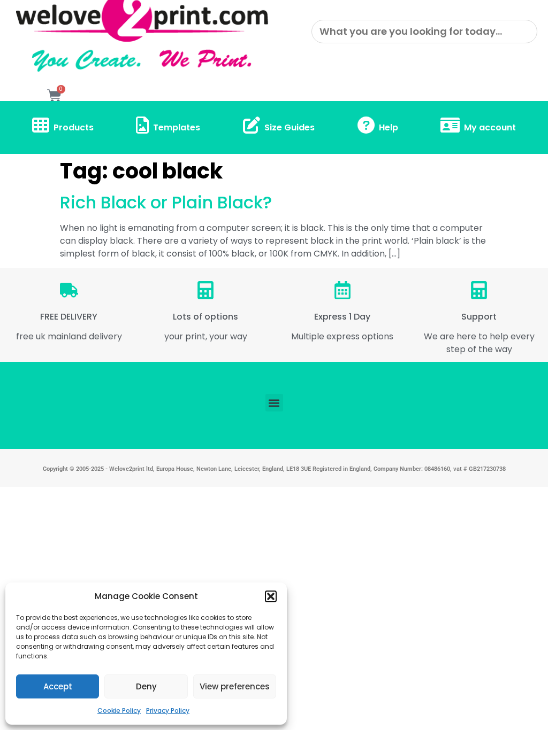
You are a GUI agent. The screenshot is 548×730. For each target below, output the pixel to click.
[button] (270, 596)
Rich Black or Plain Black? (166, 202)
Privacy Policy (167, 710)
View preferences (235, 686)
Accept (57, 686)
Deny (146, 686)
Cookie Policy (119, 710)
